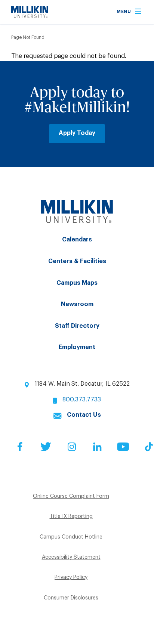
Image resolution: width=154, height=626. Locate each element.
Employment (77, 347)
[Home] (29, 16)
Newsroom (77, 304)
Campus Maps (77, 283)
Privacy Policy (71, 577)
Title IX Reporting (71, 516)
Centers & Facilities (77, 261)
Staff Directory (77, 326)
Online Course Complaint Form (71, 496)
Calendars (77, 240)
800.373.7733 (81, 400)
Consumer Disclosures (71, 598)
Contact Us (84, 415)
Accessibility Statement (71, 557)
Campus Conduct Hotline (71, 537)
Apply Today (77, 133)
